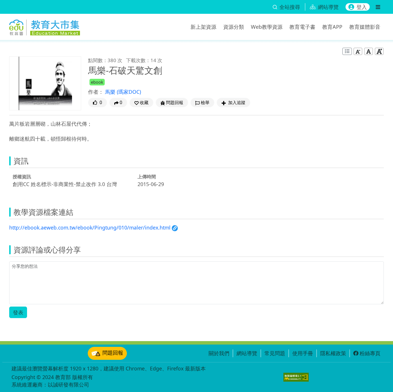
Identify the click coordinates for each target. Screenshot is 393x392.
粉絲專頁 (370, 353)
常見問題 (274, 353)
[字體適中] (368, 51)
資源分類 (233, 26)
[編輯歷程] (347, 51)
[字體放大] (379, 51)
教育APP (332, 26)
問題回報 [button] (174, 103)
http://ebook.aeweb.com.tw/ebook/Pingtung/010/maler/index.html (90, 227)
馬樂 (111, 91)
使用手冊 (302, 353)
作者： (96, 91)
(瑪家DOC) (129, 91)
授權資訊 (22, 176)
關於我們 (219, 353)
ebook (97, 82)
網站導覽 (246, 353)
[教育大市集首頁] (44, 26)
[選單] (378, 7)
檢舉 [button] (205, 103)
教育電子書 (302, 26)
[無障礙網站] (296, 377)
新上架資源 (203, 26)
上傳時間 (147, 176)
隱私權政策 (333, 353)
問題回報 (112, 352)
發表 (18, 312)
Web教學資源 (267, 26)
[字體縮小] (358, 51)
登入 (361, 6)
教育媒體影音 (364, 26)
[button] (141, 102)
